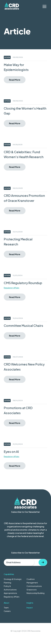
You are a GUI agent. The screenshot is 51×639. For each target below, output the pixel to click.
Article (7, 57)
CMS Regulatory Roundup (23, 283)
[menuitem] (25, 585)
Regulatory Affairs (11, 288)
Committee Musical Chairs (23, 325)
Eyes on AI (11, 451)
